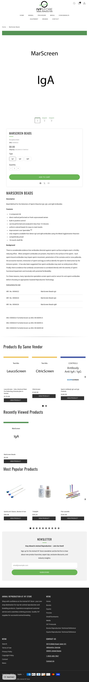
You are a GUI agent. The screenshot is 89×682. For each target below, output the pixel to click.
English (20, 674)
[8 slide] (52, 528)
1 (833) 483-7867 (52, 656)
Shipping (11, 149)
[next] (85, 377)
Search (4, 644)
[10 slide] (58, 528)
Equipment (34, 19)
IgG (20, 159)
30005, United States (53, 651)
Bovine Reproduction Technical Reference (61, 628)
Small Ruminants (52, 617)
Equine (48, 609)
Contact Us (50, 661)
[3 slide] (37, 528)
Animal (31, 15)
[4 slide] (40, 528)
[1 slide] (43, 406)
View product (15, 400)
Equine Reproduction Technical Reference (61, 632)
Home (22, 15)
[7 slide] (49, 528)
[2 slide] (46, 406)
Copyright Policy (8, 655)
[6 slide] (46, 528)
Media (52, 15)
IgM (27, 159)
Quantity (12, 165)
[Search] (74, 3)
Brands (45, 19)
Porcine (49, 613)
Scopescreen (14, 140)
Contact (55, 19)
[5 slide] (43, 528)
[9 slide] (55, 528)
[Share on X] (44, 183)
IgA (12, 159)
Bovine (48, 605)
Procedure (42, 15)
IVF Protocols (51, 624)
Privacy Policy (7, 652)
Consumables (64, 15)
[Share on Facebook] (40, 183)
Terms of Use (6, 648)
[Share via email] (48, 183)
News (4, 663)
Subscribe (44, 572)
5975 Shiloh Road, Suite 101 (56, 644)
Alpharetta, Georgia (53, 647)
